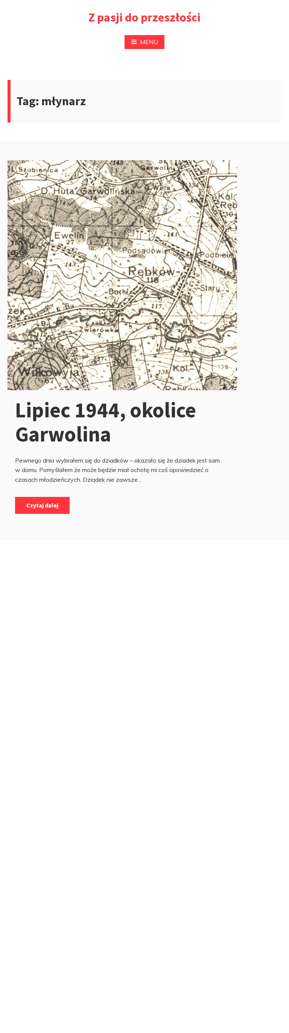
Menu (149, 42)
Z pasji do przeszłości (144, 17)
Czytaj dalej (42, 505)
